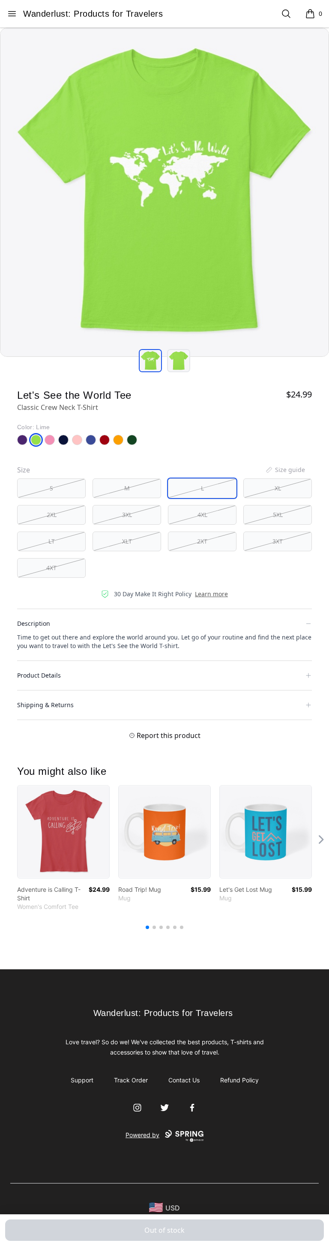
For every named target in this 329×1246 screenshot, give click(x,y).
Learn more (211, 594)
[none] (285, 470)
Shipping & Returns (45, 705)
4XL (202, 515)
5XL (278, 515)
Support (82, 1080)
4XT (51, 568)
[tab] (150, 360)
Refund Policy (239, 1080)
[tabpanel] (164, 192)
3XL (127, 515)
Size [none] (23, 470)
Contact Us (184, 1080)
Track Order (131, 1080)
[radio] (51, 488)
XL (278, 488)
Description (33, 623)
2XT (202, 541)
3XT (277, 541)
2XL (52, 515)
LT (51, 541)
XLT (127, 541)
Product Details (39, 675)
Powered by (142, 1134)
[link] (63, 832)
